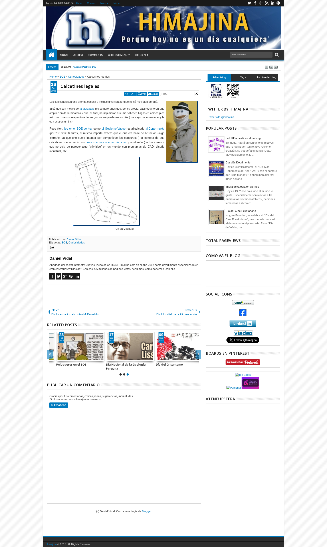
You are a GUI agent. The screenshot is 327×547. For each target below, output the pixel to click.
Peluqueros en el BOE (65, 364)
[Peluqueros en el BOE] (74, 346)
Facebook (255, 3)
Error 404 (141, 54)
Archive (78, 54)
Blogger (146, 511)
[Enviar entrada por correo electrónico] (51, 247)
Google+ (261, 3)
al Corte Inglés (154, 128)
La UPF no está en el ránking (243, 138)
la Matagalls (87, 108)
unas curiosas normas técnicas (106, 142)
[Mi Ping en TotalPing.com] (250, 387)
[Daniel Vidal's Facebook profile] (242, 315)
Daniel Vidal (74, 239)
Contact (91, 3)
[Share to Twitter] (58, 358)
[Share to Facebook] (53, 358)
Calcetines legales (80, 86)
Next (50, 354)
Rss (267, 3)
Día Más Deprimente (238, 162)
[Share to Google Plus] (63, 358)
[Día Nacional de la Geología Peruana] (124, 346)
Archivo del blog (266, 77)
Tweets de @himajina (221, 117)
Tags (243, 77)
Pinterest (278, 3)
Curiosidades (77, 242)
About (79, 3)
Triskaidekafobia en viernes (242, 186)
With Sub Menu (117, 54)
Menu (116, 3)
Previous (198, 354)
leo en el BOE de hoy (78, 128)
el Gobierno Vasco (113, 128)
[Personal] (233, 387)
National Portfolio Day (84, 67)
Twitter (249, 3)
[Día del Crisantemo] (174, 346)
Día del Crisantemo (163, 364)
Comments (95, 54)
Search (276, 55)
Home (51, 54)
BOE (64, 242)
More (103, 3)
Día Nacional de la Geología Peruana (119, 366)
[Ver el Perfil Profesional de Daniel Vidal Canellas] (243, 334)
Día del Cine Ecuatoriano (241, 211)
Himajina (51, 544)
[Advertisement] (124, 293)
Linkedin (272, 3)
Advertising (219, 77)
